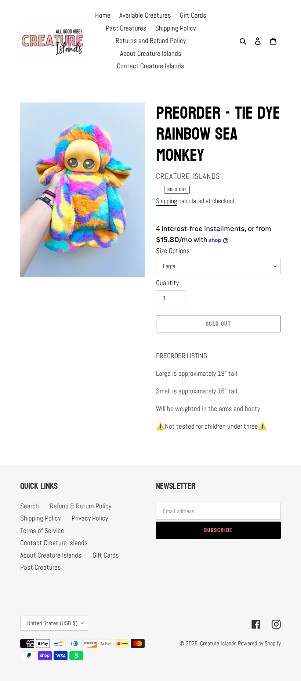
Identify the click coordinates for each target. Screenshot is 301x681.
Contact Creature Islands (54, 542)
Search (29, 506)
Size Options (173, 250)
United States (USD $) (52, 623)
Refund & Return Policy (80, 506)
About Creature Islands (50, 555)
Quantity (167, 282)
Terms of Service (42, 530)
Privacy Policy (90, 518)
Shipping (166, 201)
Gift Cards (106, 555)
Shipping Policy (40, 518)
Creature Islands (218, 643)
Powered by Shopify (259, 643)
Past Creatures (40, 567)
